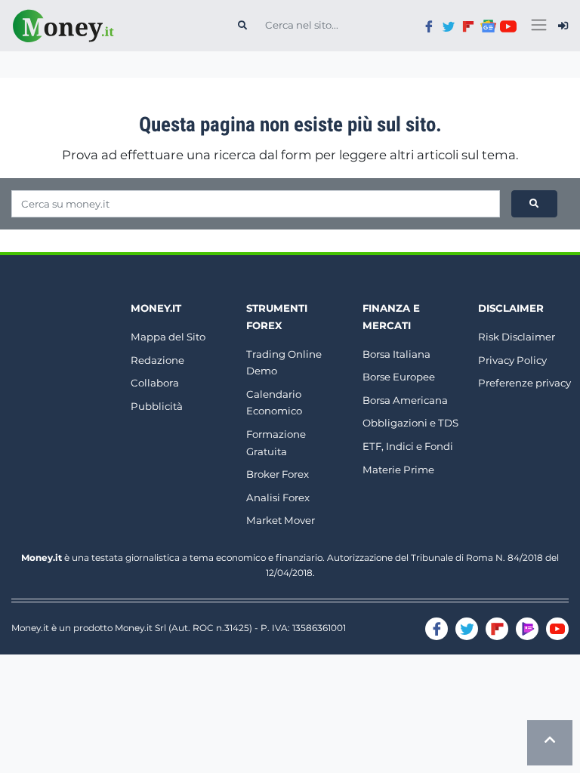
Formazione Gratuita (276, 442)
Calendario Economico (274, 402)
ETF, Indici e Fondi (407, 446)
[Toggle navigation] (539, 25)
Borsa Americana (405, 400)
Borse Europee (398, 377)
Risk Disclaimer (516, 337)
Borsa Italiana (396, 354)
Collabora (155, 383)
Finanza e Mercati (391, 316)
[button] (563, 26)
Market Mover (280, 520)
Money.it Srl (140, 627)
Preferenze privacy (524, 383)
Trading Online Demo (284, 362)
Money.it (156, 308)
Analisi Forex (278, 497)
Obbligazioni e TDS (410, 423)
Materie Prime (398, 469)
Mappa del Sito (168, 337)
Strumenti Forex (276, 316)
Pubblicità (157, 406)
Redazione (157, 360)
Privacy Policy (512, 360)
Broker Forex (277, 474)
